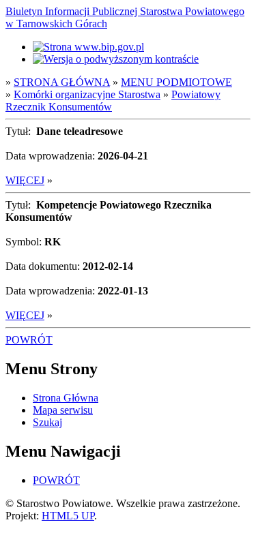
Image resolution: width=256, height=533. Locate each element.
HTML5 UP (68, 515)
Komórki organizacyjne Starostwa (87, 94)
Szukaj (47, 422)
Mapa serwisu (63, 410)
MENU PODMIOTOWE (176, 82)
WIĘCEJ (24, 180)
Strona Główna (65, 397)
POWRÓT (29, 340)
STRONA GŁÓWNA (62, 82)
